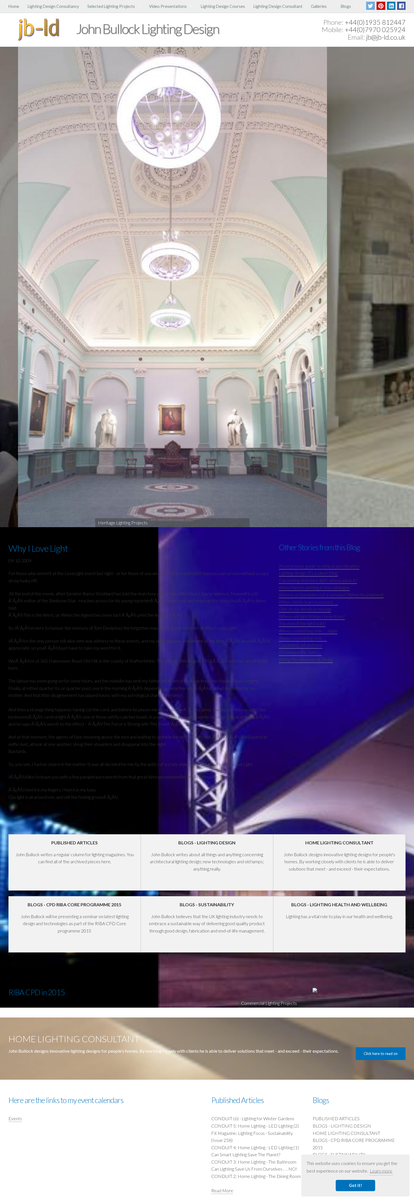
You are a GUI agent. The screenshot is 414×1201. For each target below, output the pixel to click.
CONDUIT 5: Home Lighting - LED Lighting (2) (255, 1125)
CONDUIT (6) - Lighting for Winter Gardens (252, 1118)
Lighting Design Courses (223, 6)
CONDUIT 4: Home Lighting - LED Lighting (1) (255, 1147)
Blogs (346, 6)
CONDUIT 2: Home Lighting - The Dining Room (256, 1176)
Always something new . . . (303, 638)
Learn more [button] (381, 1170)
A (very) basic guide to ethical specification (319, 566)
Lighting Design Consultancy (53, 6)
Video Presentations (168, 6)
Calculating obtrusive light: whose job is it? (318, 580)
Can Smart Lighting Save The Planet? (245, 1154)
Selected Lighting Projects (111, 6)
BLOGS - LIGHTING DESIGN (342, 1125)
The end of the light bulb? (302, 623)
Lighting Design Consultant (277, 6)
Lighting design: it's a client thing (308, 573)
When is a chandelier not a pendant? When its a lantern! (331, 594)
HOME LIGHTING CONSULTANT (346, 1133)
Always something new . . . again (308, 630)
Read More (222, 1190)
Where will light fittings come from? (312, 616)
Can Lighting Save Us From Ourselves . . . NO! (254, 1168)
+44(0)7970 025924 (375, 29)
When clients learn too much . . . (308, 602)
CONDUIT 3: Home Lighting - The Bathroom (253, 1161)
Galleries (319, 6)
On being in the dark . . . (300, 652)
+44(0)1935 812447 (375, 22)
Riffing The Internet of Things (306, 659)
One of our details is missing (305, 609)
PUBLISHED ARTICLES (336, 1118)
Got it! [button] (355, 1185)
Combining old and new (300, 645)
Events (15, 1118)
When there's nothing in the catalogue (314, 587)
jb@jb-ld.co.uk (386, 37)
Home (13, 6)
